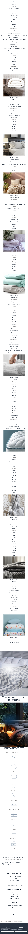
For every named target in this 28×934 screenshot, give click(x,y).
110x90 (14, 470)
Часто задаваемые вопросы (15, 885)
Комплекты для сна (14, 8)
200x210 (14, 539)
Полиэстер (14, 335)
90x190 (14, 390)
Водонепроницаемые (14, 304)
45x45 (14, 126)
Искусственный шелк (14, 524)
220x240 (14, 490)
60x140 (14, 384)
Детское (14, 24)
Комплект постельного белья (14, 202)
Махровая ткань (14, 328)
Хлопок (14, 464)
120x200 (14, 264)
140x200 (14, 266)
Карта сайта (14, 894)
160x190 (14, 404)
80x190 (14, 388)
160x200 (14, 268)
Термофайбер (14, 53)
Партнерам (15, 908)
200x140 (14, 475)
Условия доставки (15, 880)
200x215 (14, 64)
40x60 (14, 124)
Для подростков (14, 613)
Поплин (14, 210)
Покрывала (14, 22)
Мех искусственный (14, 461)
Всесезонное (14, 68)
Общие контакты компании (14, 905)
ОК (14, 931)
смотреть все (14, 97)
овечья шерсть (14, 421)
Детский (14, 224)
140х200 (14, 313)
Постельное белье (14, 10)
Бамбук (14, 30)
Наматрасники (14, 15)
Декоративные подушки (14, 106)
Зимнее (14, 70)
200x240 (14, 486)
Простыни (14, 13)
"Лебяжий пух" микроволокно (14, 110)
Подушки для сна (14, 104)
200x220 (14, 484)
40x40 (14, 122)
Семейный (14, 228)
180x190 (14, 408)
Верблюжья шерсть (14, 37)
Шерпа (14, 466)
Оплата (15, 878)
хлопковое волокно (14, 426)
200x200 (14, 319)
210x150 (14, 544)
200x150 (14, 477)
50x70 (14, 130)
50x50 (14, 128)
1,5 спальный (14, 219)
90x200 (14, 270)
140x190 (14, 399)
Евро (14, 226)
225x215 (14, 553)
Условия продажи (15, 898)
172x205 (14, 62)
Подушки (14, 6)
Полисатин (14, 417)
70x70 (14, 133)
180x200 (14, 317)
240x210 (14, 493)
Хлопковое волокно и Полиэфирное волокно (14, 428)
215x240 (14, 550)
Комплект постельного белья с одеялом (14, 204)
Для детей (14, 610)
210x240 (14, 548)
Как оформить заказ (15, 876)
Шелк (14, 215)
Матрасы (14, 17)
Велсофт (14, 459)
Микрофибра (14, 330)
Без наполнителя (14, 344)
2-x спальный (14, 222)
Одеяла (14, 4)
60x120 (14, 321)
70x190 (14, 386)
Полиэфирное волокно (14, 50)
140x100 (14, 473)
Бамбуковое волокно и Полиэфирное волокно (14, 35)
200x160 (14, 479)
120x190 (14, 395)
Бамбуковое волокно (14, 33)
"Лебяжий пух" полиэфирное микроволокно (14, 164)
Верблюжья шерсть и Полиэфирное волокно (14, 39)
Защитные (14, 301)
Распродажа (14, 896)
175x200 (14, 537)
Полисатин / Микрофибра (14, 208)
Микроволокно (14, 44)
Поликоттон (14, 333)
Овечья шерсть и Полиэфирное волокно (14, 48)
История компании (15, 892)
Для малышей (14, 608)
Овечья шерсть (14, 46)
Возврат (15, 882)
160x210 (14, 533)
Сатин (14, 213)
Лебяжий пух (14, 42)
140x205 (14, 59)
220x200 (14, 488)
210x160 (14, 546)
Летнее (14, 73)
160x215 (14, 535)
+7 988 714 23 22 (14, 642)
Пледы (14, 19)
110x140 (14, 57)
